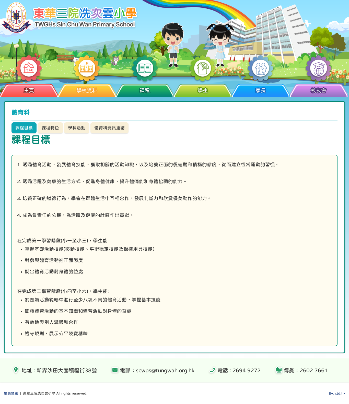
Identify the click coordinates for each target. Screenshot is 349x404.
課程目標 (24, 128)
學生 (203, 90)
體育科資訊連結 (109, 128)
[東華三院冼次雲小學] (69, 32)
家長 (260, 90)
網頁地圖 (11, 393)
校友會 (318, 90)
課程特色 (50, 128)
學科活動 (76, 128)
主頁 (29, 90)
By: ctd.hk (337, 393)
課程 (145, 90)
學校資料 (87, 90)
